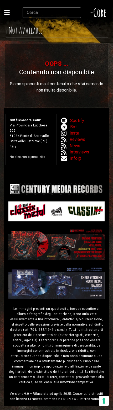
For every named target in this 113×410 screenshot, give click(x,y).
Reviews (77, 139)
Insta (74, 133)
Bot (73, 126)
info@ (75, 158)
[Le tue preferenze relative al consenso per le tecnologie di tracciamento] (104, 401)
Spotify (77, 120)
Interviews (79, 152)
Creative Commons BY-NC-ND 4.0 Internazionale (65, 399)
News (75, 145)
